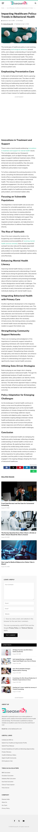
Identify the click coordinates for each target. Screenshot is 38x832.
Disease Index (6, 799)
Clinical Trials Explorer (8, 784)
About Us (4, 802)
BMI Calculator (6, 772)
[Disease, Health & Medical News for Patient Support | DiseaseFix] (19, 3)
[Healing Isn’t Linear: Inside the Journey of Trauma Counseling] (6, 689)
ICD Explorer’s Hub (7, 761)
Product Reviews (6, 752)
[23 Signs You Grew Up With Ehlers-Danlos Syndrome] (6, 652)
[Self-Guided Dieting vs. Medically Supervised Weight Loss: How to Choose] (6, 661)
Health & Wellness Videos (9, 755)
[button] (6, 467)
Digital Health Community (9, 758)
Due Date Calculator (7, 781)
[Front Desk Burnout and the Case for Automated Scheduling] (19, 491)
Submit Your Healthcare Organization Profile (14, 742)
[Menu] (3, 3)
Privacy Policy (13, 628)
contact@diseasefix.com (15, 728)
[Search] (35, 3)
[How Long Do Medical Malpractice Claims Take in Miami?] (19, 550)
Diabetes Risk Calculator (9, 778)
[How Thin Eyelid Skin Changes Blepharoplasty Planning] (6, 671)
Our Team (4, 805)
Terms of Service (27, 628)
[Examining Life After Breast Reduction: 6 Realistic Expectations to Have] (6, 680)
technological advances (19, 49)
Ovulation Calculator (7, 775)
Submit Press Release (8, 746)
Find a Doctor (5, 787)
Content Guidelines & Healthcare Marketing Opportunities (18, 749)
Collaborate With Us (7, 740)
